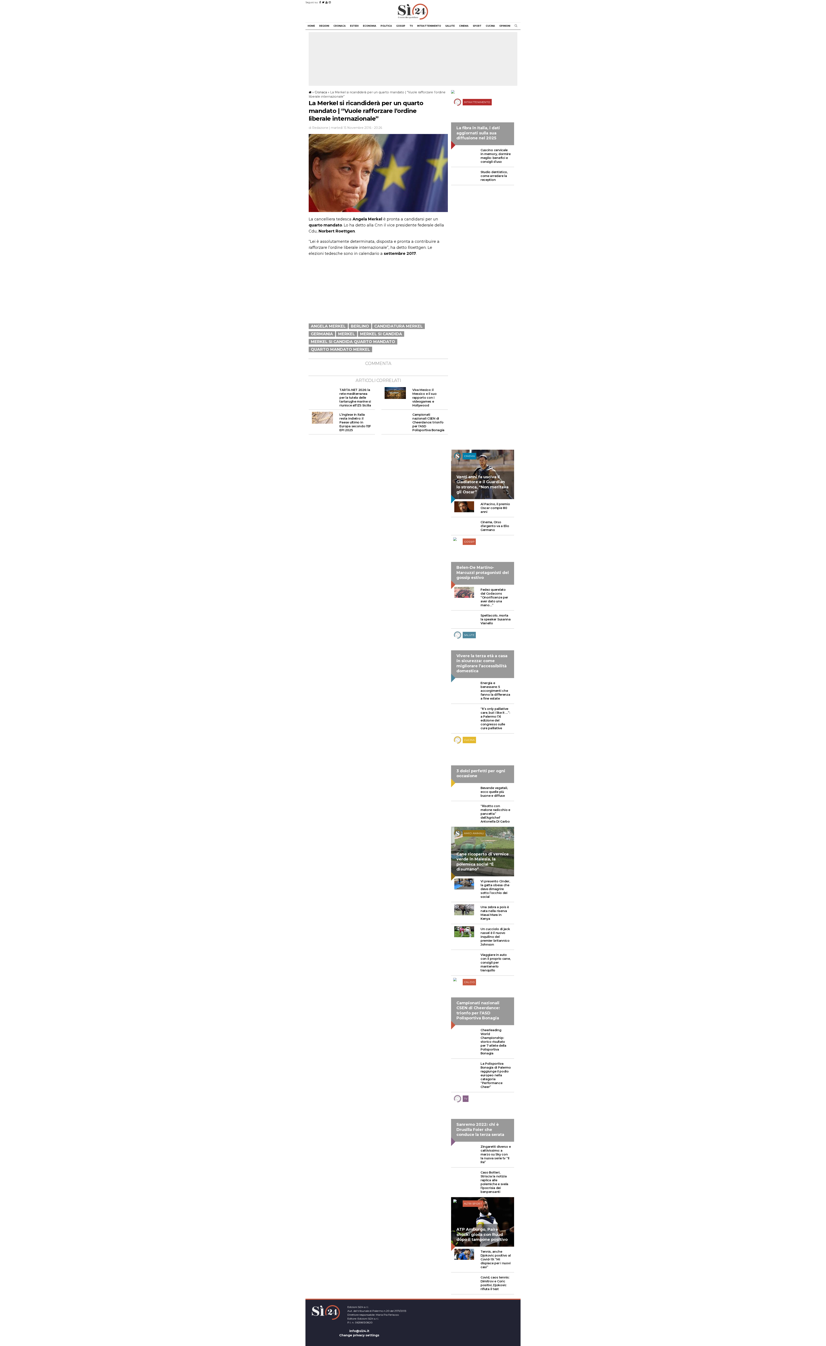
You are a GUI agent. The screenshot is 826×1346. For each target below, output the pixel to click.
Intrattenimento (429, 26)
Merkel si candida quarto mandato (353, 341)
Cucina (490, 26)
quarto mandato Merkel (340, 349)
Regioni (324, 26)
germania (322, 334)
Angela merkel (328, 326)
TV (411, 26)
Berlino (360, 326)
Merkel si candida (381, 334)
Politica (386, 26)
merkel (346, 334)
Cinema (463, 26)
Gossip (400, 26)
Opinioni (504, 26)
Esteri (354, 26)
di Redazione (318, 127)
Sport (477, 26)
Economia (369, 26)
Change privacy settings (359, 1335)
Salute (450, 26)
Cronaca (339, 26)
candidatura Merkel (398, 326)
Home (311, 26)
